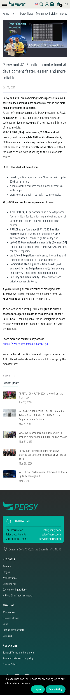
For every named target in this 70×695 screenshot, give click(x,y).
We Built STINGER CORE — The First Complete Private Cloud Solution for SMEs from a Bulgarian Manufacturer (42, 415)
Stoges (6, 572)
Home (6, 13)
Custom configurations (15, 589)
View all (9, 375)
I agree (37, 689)
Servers (7, 566)
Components (9, 583)
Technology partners (13, 629)
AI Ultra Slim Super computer (18, 595)
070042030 (22, 521)
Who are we (9, 612)
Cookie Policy (55, 689)
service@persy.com (50, 538)
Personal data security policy (18, 658)
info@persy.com (52, 530)
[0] (58, 4)
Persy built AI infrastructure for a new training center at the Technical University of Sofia (42, 454)
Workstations (10, 577)
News (5, 624)
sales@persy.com (51, 534)
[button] (36, 3)
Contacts (7, 635)
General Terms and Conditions (18, 652)
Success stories (11, 618)
